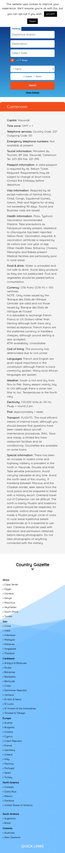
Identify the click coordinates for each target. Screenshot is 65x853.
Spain (7, 772)
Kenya (8, 598)
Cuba (7, 685)
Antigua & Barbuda (15, 663)
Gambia (9, 593)
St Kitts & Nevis (12, 699)
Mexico (8, 796)
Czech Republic (13, 740)
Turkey (8, 777)
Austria (8, 722)
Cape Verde (11, 584)
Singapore (10, 648)
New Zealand (12, 837)
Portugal (9, 768)
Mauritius (9, 602)
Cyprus (8, 736)
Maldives (9, 644)
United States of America (18, 805)
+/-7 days (21, 60)
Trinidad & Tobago (14, 713)
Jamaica (9, 694)
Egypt (7, 589)
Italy (7, 759)
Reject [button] (32, 21)
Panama (9, 800)
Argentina (9, 818)
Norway (9, 763)
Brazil (7, 823)
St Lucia (9, 703)
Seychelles (10, 607)
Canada (9, 787)
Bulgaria (9, 727)
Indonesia (9, 635)
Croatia (8, 731)
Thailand (9, 653)
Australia (9, 832)
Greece (8, 754)
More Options (32, 92)
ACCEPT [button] (50, 14)
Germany (9, 750)
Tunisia (8, 616)
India (7, 630)
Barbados (9, 676)
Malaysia (9, 639)
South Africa (11, 611)
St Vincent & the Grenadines (20, 708)
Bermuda (9, 681)
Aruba (7, 667)
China (7, 626)
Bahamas (9, 672)
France (8, 745)
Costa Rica (10, 791)
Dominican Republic (15, 690)
